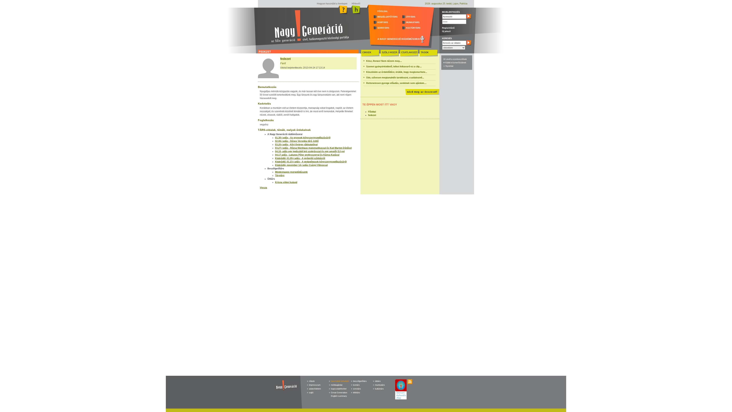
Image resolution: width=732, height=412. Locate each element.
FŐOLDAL (382, 11)
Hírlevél (355, 3)
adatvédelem (315, 389)
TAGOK (425, 52)
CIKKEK (366, 52)
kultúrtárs (379, 389)
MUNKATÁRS (412, 22)
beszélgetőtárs (360, 381)
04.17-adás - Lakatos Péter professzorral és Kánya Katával (307, 155)
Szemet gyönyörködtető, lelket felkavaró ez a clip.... (394, 66)
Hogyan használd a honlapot (332, 3)
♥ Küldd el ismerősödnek (454, 62)
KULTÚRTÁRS (413, 28)
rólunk (312, 381)
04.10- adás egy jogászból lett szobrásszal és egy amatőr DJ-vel (310, 151)
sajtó (311, 392)
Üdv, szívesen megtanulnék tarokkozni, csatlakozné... (395, 77)
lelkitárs (356, 392)
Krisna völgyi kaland (286, 182)
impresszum (314, 385)
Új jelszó (446, 31)
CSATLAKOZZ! (409, 52)
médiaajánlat (336, 385)
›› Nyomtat (448, 66)
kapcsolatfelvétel (338, 389)
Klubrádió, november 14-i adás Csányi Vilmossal (301, 165)
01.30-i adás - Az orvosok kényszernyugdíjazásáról (302, 137)
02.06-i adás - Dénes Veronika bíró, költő (297, 141)
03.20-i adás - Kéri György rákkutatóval (296, 144)
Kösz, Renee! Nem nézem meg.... (384, 61)
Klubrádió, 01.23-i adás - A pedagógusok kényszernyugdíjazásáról (311, 161)
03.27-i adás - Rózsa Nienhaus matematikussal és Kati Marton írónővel (313, 148)
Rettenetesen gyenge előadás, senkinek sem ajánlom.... (396, 83)
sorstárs (357, 389)
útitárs (378, 381)
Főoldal (372, 111)
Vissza (263, 187)
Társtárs (279, 175)
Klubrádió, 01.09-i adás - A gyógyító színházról (300, 158)
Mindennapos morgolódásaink (291, 172)
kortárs (356, 385)
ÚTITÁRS (410, 17)
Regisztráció (448, 28)
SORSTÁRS (383, 28)
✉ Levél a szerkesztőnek (455, 59)
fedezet (372, 115)
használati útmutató (340, 381)
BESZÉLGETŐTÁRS (387, 17)
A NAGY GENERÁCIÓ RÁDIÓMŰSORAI (398, 39)
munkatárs (380, 385)
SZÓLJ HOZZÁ (389, 52)
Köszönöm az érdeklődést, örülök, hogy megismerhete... (396, 72)
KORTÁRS (382, 22)
